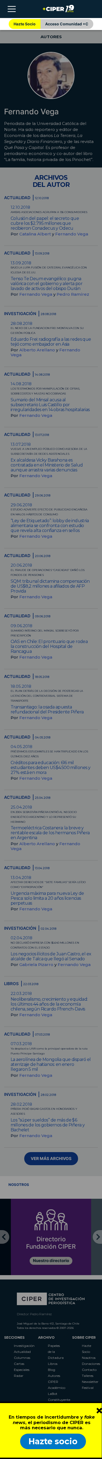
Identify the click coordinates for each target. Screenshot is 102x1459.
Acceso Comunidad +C (66, 24)
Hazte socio (53, 1441)
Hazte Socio (25, 24)
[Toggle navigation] (11, 9)
